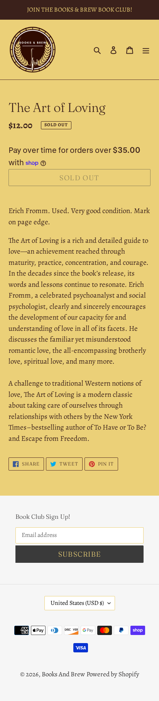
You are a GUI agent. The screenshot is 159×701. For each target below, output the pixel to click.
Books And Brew (63, 674)
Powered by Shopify (112, 674)
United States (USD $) (77, 603)
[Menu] (146, 49)
